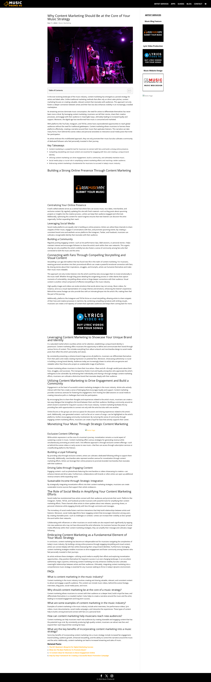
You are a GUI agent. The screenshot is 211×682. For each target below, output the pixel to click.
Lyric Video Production (153, 46)
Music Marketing (65, 23)
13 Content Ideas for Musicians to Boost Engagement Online (72, 653)
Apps (173, 4)
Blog (189, 4)
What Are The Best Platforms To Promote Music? (67, 650)
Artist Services (161, 4)
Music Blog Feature (153, 21)
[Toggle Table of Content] (128, 91)
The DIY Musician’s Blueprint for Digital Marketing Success (71, 647)
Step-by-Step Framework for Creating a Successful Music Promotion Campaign (79, 656)
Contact (198, 4)
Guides (181, 4)
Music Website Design (153, 70)
